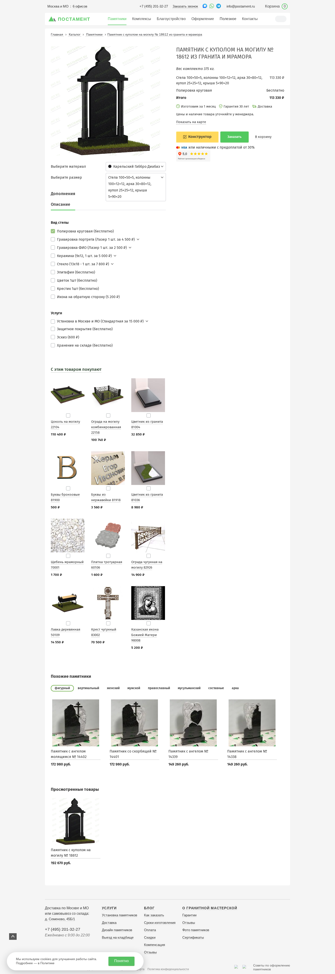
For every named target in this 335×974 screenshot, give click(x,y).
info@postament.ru (241, 6)
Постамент (74, 19)
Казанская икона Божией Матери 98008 (145, 634)
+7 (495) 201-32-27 (153, 6)
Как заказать (154, 915)
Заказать (234, 137)
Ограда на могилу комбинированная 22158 (106, 427)
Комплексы (141, 19)
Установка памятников (119, 915)
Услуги (109, 908)
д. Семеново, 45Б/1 (60, 919)
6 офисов (80, 6)
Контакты (250, 19)
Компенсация (154, 945)
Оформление (202, 19)
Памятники (117, 19)
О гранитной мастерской (209, 908)
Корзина (275, 6)
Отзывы (150, 952)
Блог (149, 908)
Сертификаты (193, 937)
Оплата (150, 930)
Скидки (149, 937)
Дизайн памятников (117, 930)
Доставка (109, 923)
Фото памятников (195, 930)
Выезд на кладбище (118, 937)
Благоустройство (171, 19)
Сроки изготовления (159, 923)
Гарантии (189, 915)
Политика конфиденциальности (168, 969)
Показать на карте (191, 122)
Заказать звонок (185, 6)
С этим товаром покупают (76, 369)
